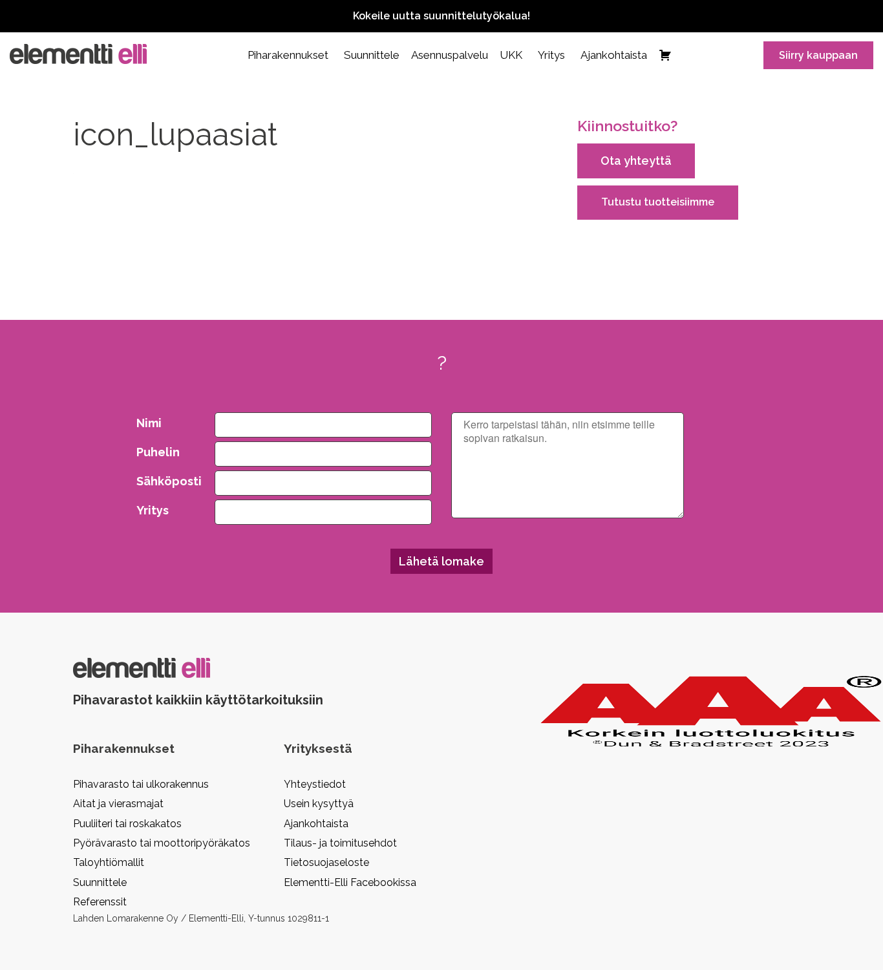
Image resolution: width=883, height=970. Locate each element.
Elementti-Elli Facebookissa (350, 882)
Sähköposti (166, 481)
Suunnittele (371, 54)
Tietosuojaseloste (326, 862)
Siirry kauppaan (818, 55)
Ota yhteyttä (636, 160)
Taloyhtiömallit (108, 862)
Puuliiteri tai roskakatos (127, 823)
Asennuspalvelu (449, 54)
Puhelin (158, 452)
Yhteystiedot (315, 784)
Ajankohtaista (613, 54)
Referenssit (100, 902)
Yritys (551, 54)
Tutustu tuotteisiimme (657, 202)
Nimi (149, 423)
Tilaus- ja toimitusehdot (340, 843)
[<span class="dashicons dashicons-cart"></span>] (665, 55)
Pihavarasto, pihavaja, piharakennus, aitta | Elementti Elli (78, 54)
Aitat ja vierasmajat (118, 803)
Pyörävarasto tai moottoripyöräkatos (161, 843)
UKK (511, 54)
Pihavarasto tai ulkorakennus (141, 784)
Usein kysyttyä (319, 803)
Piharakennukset (288, 54)
